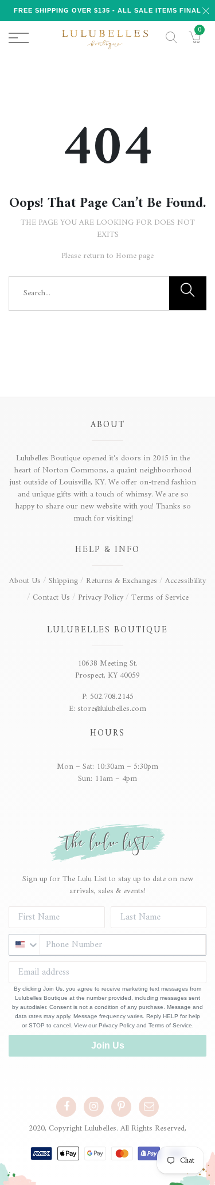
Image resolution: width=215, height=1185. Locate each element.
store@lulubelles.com (111, 709)
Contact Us (51, 597)
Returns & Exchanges (121, 581)
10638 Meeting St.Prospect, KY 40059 (107, 669)
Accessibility (185, 581)
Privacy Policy (100, 597)
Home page (135, 256)
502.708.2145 (112, 697)
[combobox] (24, 944)
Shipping (63, 581)
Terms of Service (160, 597)
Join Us (107, 1045)
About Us (25, 581)
